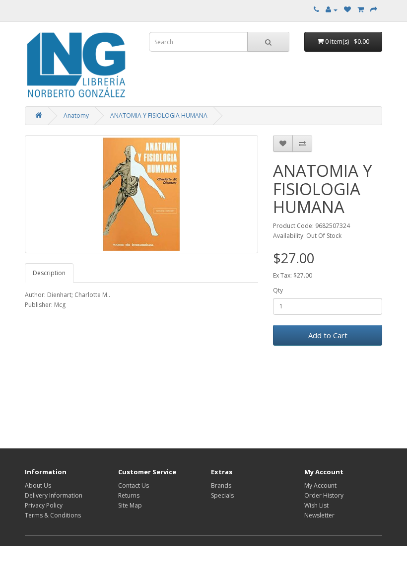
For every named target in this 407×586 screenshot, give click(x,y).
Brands (221, 485)
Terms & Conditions (53, 515)
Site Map (130, 505)
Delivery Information (53, 495)
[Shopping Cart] (360, 9)
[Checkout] (373, 9)
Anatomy (76, 115)
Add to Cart (327, 335)
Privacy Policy (44, 505)
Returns (128, 495)
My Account (320, 485)
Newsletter (319, 515)
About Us (38, 485)
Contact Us (133, 485)
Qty (278, 290)
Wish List (316, 505)
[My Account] (332, 9)
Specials (222, 495)
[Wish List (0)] (347, 9)
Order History (323, 495)
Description (49, 273)
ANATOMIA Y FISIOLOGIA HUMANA (158, 115)
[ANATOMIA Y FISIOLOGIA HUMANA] (141, 194)
